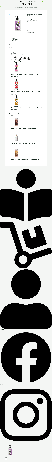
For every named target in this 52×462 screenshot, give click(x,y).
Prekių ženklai (35, 7)
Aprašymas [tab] (13, 38)
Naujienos (16, 7)
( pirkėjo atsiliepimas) (30, 21)
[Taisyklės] (26, 220)
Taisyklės (1, 221)
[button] (31, 1)
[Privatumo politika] (26, 328)
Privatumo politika (2, 329)
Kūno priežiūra (29, 7)
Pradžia (28, 14)
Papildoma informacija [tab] (14, 39)
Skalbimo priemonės (30, 1)
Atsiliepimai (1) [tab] (13, 40)
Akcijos (18, 7)
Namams (35, 1)
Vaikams (32, 7)
